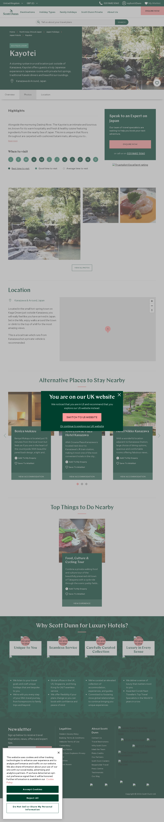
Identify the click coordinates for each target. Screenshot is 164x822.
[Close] (58, 752)
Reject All (33, 798)
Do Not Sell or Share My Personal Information (32, 808)
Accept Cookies (32, 789)
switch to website (82, 417)
